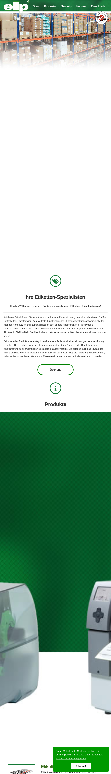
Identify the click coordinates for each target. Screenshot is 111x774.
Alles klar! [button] (81, 766)
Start (36, 6)
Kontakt (81, 6)
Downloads (98, 6)
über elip (66, 6)
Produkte (50, 6)
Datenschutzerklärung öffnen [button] (71, 758)
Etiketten (49, 768)
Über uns (55, 371)
